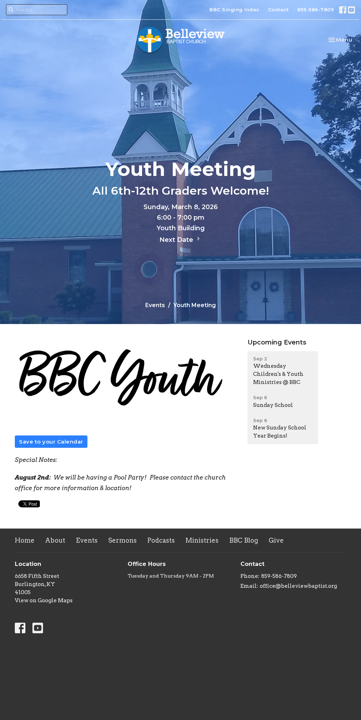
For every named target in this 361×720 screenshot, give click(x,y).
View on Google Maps (44, 600)
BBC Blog (243, 540)
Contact (278, 9)
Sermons (122, 540)
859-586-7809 (315, 9)
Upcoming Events (276, 342)
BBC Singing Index (234, 9)
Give (276, 540)
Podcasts (161, 540)
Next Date (177, 240)
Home (25, 540)
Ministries (202, 540)
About (55, 540)
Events (155, 305)
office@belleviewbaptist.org (298, 586)
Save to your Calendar (51, 441)
